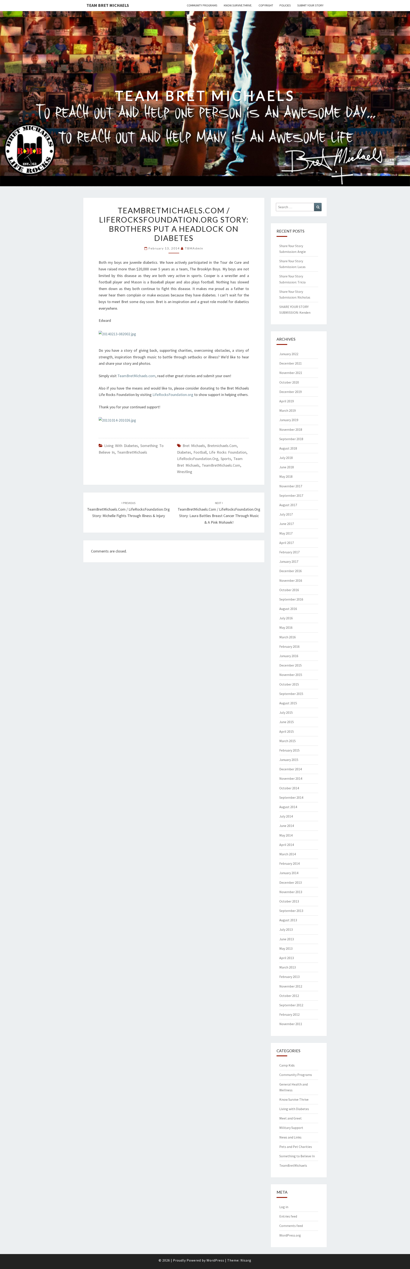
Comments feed (291, 1226)
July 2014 (286, 816)
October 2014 (289, 788)
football (200, 452)
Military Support (291, 1127)
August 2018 (288, 448)
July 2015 (286, 712)
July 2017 (286, 514)
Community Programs (202, 5)
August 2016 (288, 609)
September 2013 (291, 911)
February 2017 (289, 552)
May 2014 (286, 835)
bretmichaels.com (222, 445)
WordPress (215, 1260)
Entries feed (288, 1216)
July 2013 (286, 929)
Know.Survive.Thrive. (238, 5)
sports (226, 458)
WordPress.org (290, 1235)
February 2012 (289, 1014)
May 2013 (286, 948)
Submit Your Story (310, 5)
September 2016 (291, 599)
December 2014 (290, 769)
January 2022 (288, 354)
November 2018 (290, 429)
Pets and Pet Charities (295, 1146)
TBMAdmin (194, 248)
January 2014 (288, 873)
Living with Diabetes (121, 445)
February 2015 (289, 750)
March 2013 (287, 967)
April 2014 (286, 845)
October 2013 (289, 901)
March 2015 (287, 741)
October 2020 (289, 382)
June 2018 (286, 467)
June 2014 (286, 826)
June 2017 (286, 524)
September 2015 (291, 694)
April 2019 (286, 401)
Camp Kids (287, 1065)
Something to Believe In (297, 1156)
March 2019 (287, 410)
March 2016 (287, 637)
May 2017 (286, 533)
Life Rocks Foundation (227, 452)
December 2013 (290, 882)
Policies (285, 5)
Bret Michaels (194, 445)
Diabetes (184, 452)
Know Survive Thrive (294, 1099)
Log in (283, 1207)
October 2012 (289, 996)
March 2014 (287, 854)
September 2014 (291, 797)
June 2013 (286, 939)
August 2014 (288, 807)
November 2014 (290, 778)
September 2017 (291, 495)
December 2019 (290, 392)
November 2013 (290, 892)
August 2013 (288, 920)
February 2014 (289, 863)
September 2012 (291, 1005)
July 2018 (286, 458)
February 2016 (289, 646)
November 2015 (290, 675)
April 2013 (286, 958)
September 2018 (291, 439)
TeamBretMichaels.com (136, 375)
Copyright (266, 5)
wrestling (184, 471)
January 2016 (288, 656)
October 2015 (289, 684)
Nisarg (245, 1260)
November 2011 (290, 1024)
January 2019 (288, 420)
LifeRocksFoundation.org (172, 394)
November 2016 (290, 580)
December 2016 (290, 571)
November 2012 (290, 986)
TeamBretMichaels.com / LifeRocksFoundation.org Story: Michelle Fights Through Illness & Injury (128, 509)
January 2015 (288, 760)
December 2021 (290, 363)
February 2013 (289, 976)
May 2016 (286, 627)
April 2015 (286, 731)
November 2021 (290, 373)
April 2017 (286, 543)
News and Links (290, 1137)
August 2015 (288, 703)
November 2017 (290, 486)
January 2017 (288, 561)
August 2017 (288, 505)
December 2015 (290, 665)
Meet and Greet (290, 1118)
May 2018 (286, 476)
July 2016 (286, 618)
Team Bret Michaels (107, 5)
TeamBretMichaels (132, 452)
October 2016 (289, 590)
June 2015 (286, 722)
